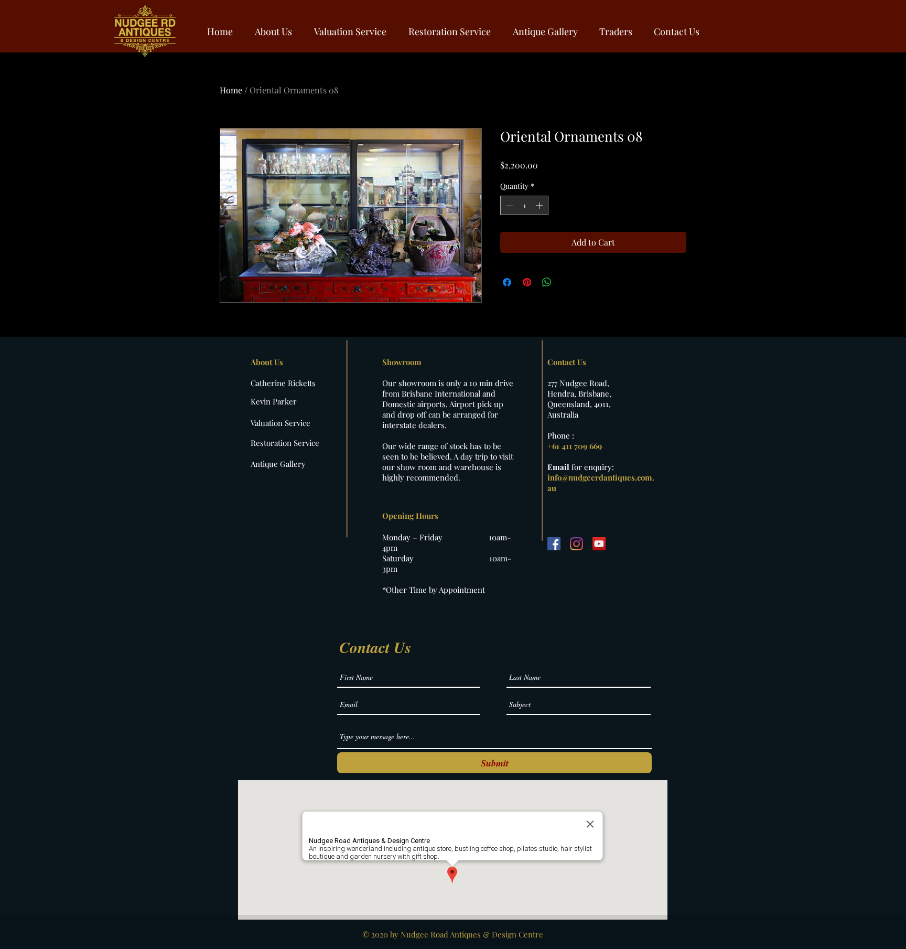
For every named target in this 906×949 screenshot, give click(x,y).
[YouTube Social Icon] (599, 543)
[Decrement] (508, 205)
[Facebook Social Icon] (553, 543)
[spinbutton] (524, 205)
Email (559, 467)
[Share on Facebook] (507, 282)
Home (231, 89)
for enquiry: (592, 467)
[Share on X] (566, 282)
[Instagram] (576, 543)
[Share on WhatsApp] (547, 282)
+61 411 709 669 (574, 446)
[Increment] (540, 205)
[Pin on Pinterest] (527, 282)
